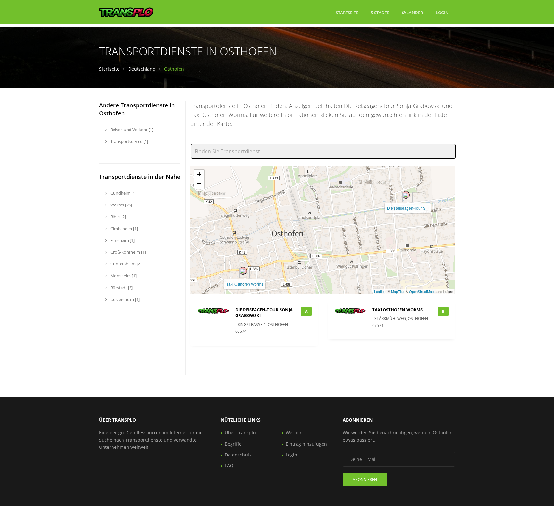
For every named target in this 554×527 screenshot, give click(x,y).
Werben (294, 433)
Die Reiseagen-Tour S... (407, 208)
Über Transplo (240, 433)
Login (442, 12)
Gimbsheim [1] (123, 228)
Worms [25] (120, 205)
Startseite (347, 12)
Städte (381, 12)
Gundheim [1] (122, 193)
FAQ (229, 466)
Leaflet (379, 291)
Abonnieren (365, 479)
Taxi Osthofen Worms (244, 284)
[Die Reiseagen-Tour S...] (406, 195)
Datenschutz (238, 455)
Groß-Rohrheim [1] (127, 252)
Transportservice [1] (128, 141)
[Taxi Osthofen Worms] (243, 271)
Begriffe (233, 444)
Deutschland (141, 69)
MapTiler (398, 291)
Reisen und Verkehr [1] (131, 129)
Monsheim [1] (123, 276)
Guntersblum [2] (125, 264)
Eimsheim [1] (122, 240)
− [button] (199, 184)
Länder (414, 12)
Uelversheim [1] (124, 299)
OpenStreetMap (421, 291)
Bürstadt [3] (121, 287)
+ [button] (199, 174)
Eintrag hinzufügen (306, 444)
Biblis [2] (117, 217)
